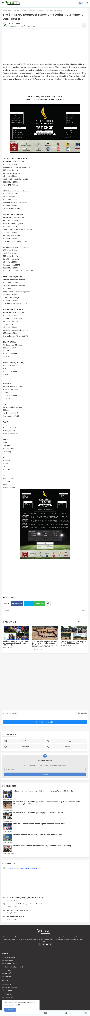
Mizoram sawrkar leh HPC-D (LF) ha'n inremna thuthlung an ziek (38, 835)
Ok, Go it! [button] (10, 1010)
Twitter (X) (9, 997)
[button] (88, 3)
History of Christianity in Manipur (19, 910)
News (10, 10)
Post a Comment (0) (45, 722)
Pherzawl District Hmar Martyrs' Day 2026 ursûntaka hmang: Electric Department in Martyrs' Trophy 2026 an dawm (45, 644)
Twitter (29, 603)
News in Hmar (10, 957)
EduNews (8, 977)
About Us (8, 984)
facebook (25, 741)
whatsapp (67, 741)
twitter (67, 747)
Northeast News (11, 964)
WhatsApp (9, 994)
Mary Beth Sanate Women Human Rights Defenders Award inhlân (39, 824)
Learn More (18, 1005)
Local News (9, 960)
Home (5, 10)
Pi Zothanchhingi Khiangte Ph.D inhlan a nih (26, 897)
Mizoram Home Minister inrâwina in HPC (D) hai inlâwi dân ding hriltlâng (42, 846)
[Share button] (48, 603)
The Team (9, 991)
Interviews (8, 970)
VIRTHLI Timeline (11, 987)
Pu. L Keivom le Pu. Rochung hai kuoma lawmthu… (25, 904)
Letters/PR (8, 973)
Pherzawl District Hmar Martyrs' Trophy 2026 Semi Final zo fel (73, 642)
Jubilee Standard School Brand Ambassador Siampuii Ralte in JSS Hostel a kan (15, 643)
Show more (82, 622)
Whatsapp (40, 603)
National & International (14, 967)
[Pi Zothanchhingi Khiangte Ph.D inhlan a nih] (45, 881)
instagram (25, 747)
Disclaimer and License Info (17, 916)
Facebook (18, 603)
